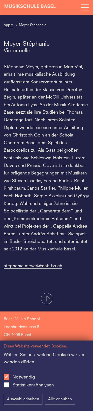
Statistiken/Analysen (33, 385)
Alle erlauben (60, 399)
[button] (46, 299)
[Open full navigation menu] (85, 7)
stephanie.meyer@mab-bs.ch (33, 266)
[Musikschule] (30, 7)
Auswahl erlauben (23, 399)
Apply (8, 25)
